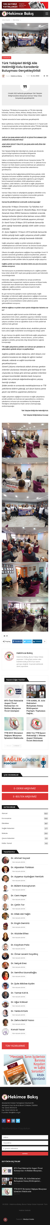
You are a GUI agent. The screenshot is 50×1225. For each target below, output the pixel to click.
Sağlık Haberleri (8, 828)
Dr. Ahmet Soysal (20, 858)
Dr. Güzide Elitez (20, 933)
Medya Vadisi (28, 1219)
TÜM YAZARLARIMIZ (15, 1045)
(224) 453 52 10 (11, 1108)
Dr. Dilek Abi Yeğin (20, 913)
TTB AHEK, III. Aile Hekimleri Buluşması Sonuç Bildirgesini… (27, 1179)
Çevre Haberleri (8, 838)
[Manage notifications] (5, 1220)
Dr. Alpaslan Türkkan (22, 867)
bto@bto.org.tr (14, 1112)
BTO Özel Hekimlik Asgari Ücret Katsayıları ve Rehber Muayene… (28, 1169)
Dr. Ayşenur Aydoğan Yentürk (27, 876)
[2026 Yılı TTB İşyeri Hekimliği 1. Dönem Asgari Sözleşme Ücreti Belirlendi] (36, 724)
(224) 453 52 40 (11, 1110)
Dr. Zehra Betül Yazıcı (22, 1020)
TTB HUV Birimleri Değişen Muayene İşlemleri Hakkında (30, 1190)
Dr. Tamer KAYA (19, 992)
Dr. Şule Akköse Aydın (23, 983)
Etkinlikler (6, 58)
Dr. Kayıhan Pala (20, 944)
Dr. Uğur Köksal (19, 1002)
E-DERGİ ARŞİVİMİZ (25, 788)
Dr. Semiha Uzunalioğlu (24, 972)
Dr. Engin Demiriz (20, 923)
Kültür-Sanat (7, 843)
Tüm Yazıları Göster (18, 862)
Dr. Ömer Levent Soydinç (24, 954)
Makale (5, 833)
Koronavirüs (6, 818)
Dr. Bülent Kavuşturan (23, 885)
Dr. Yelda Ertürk (19, 1011)
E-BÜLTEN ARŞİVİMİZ (25, 796)
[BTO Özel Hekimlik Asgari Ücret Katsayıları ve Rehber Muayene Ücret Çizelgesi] (14, 691)
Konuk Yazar (18, 1029)
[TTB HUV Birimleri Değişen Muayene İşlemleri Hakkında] (14, 724)
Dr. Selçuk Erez (19, 963)
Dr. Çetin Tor (18, 904)
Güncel (4, 813)
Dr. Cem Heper (19, 895)
